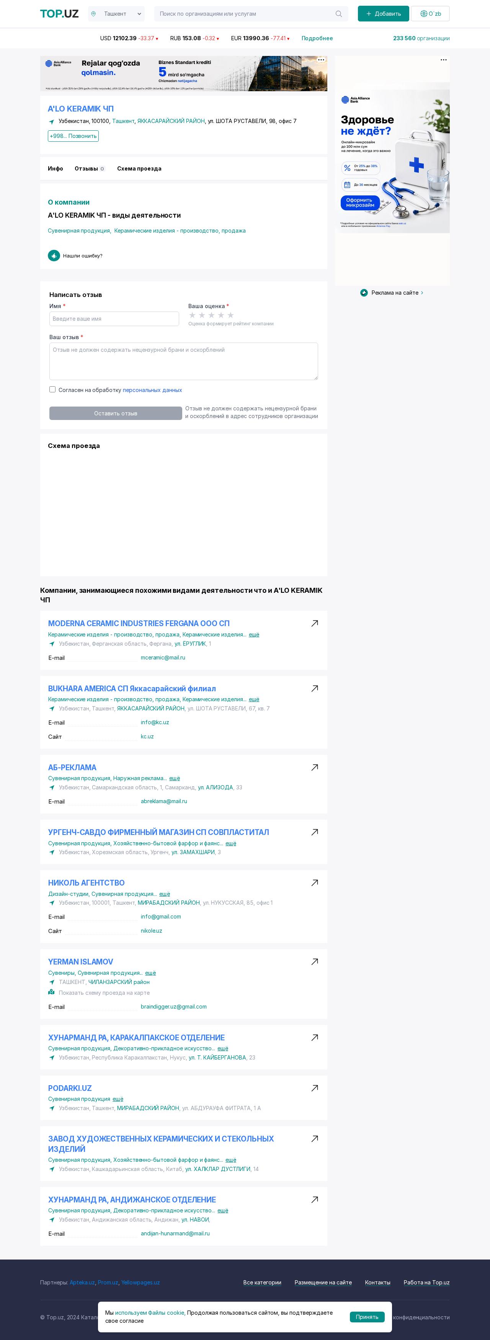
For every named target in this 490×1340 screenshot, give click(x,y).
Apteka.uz (82, 1282)
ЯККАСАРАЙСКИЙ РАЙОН (171, 121)
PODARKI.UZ (70, 1088)
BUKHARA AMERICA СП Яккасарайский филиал (132, 688)
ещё (254, 634)
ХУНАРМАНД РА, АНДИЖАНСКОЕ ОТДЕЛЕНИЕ (132, 1200)
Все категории (262, 1282)
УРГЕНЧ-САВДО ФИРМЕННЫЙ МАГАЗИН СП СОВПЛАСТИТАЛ (158, 832)
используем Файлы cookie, (150, 1312)
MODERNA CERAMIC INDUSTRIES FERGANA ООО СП (139, 623)
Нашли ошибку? (83, 256)
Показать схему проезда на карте (104, 992)
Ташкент (123, 121)
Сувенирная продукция (79, 230)
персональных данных (152, 390)
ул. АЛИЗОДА (215, 787)
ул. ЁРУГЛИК (190, 643)
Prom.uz (108, 1282)
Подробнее (317, 38)
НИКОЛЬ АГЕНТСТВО (86, 883)
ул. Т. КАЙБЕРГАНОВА (217, 1057)
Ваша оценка (208, 306)
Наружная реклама (140, 778)
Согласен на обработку (120, 390)
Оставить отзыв (115, 413)
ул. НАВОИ (195, 1219)
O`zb (435, 13)
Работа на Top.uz (427, 1282)
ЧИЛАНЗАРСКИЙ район (119, 982)
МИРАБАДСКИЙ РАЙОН (169, 902)
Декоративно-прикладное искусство (164, 1048)
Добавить (388, 13)
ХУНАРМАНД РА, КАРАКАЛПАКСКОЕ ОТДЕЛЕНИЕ (136, 1037)
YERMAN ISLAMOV (80, 962)
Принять (367, 1317)
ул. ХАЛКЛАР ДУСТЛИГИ (217, 1169)
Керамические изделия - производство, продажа (180, 230)
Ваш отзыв (66, 337)
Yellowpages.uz (140, 1282)
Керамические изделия (215, 634)
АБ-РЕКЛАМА (72, 767)
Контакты (377, 1282)
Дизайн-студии (69, 894)
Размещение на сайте (323, 1282)
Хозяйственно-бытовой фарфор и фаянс (168, 843)
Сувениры (63, 972)
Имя (57, 306)
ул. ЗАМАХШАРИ (193, 852)
